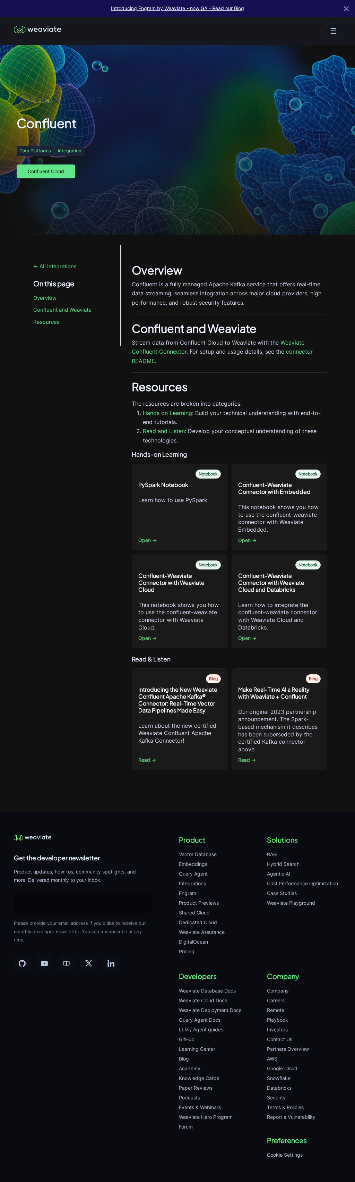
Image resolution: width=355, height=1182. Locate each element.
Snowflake (279, 1078)
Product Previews (199, 903)
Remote (275, 1010)
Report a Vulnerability (291, 1117)
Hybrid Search (283, 864)
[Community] (66, 963)
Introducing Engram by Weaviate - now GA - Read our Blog (177, 8)
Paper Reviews (196, 1088)
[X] (88, 963)
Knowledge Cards (199, 1078)
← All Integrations (55, 266)
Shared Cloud (194, 912)
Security (276, 1097)
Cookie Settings (285, 1155)
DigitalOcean (193, 942)
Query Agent (193, 874)
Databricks (279, 1088)
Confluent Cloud (46, 171)
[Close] (346, 8)
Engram (187, 893)
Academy (189, 1068)
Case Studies (282, 893)
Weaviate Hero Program (206, 1117)
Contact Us (279, 1039)
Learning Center (197, 1049)
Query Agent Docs (199, 1020)
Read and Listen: (164, 431)
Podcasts (189, 1097)
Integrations (192, 883)
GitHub (186, 1039)
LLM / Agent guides (201, 1029)
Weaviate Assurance (202, 932)
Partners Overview (288, 1049)
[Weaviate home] (37, 31)
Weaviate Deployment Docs (210, 1010)
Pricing (186, 951)
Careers (276, 1000)
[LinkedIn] (111, 963)
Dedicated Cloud (198, 922)
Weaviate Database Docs (207, 991)
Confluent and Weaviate (62, 309)
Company (278, 991)
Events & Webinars (200, 1107)
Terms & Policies (285, 1107)
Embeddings (193, 864)
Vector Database (198, 854)
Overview (45, 298)
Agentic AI (278, 874)
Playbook (277, 1020)
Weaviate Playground (291, 903)
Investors (277, 1029)
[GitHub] (22, 963)
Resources (46, 322)
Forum (186, 1127)
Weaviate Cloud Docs (203, 1000)
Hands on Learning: (168, 413)
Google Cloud (282, 1068)
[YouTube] (44, 963)
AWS (272, 1059)
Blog (184, 1059)
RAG (272, 854)
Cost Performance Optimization (302, 883)
